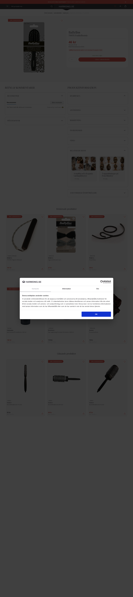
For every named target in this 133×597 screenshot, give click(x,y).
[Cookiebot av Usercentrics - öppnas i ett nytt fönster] (102, 281)
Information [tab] (66, 289)
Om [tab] (97, 289)
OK (96, 314)
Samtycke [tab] (35, 289)
